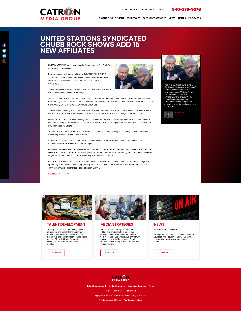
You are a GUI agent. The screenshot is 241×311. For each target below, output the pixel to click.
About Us (134, 9)
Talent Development (111, 18)
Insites (182, 18)
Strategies (133, 18)
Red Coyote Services (133, 300)
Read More (56, 253)
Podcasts (194, 18)
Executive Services (154, 18)
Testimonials (147, 9)
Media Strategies (117, 286)
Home (124, 9)
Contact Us (162, 9)
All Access (52, 173)
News (172, 18)
